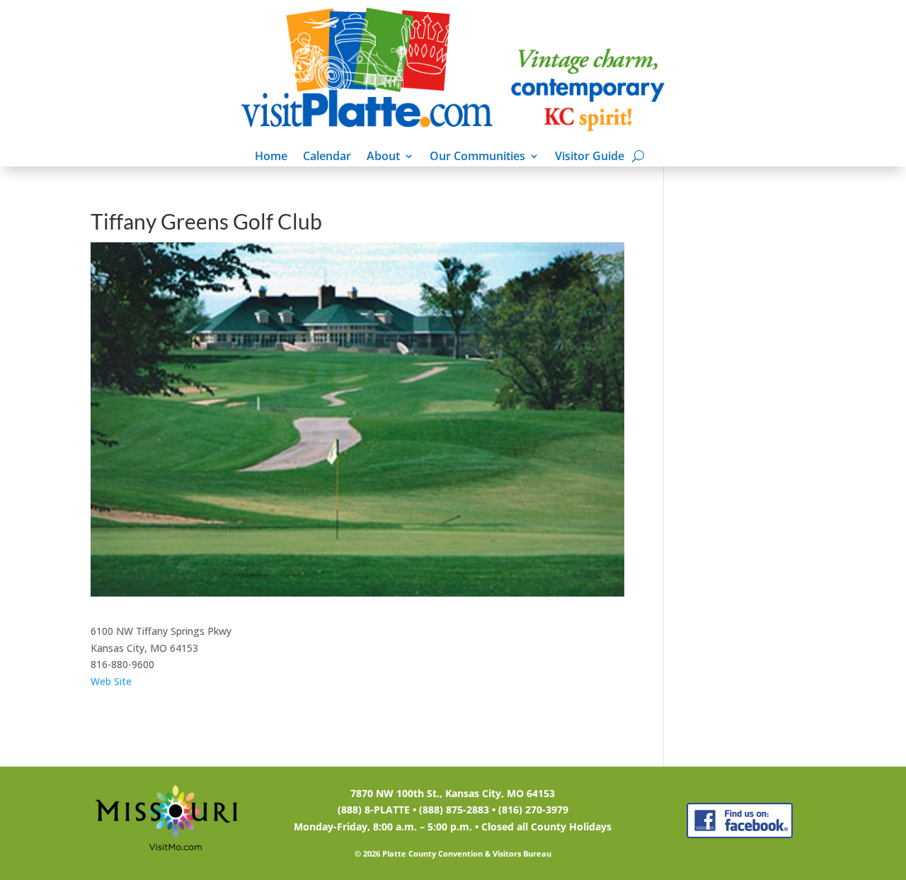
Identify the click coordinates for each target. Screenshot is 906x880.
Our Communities (477, 157)
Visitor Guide (589, 157)
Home (271, 157)
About (383, 157)
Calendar (327, 157)
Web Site (111, 681)
